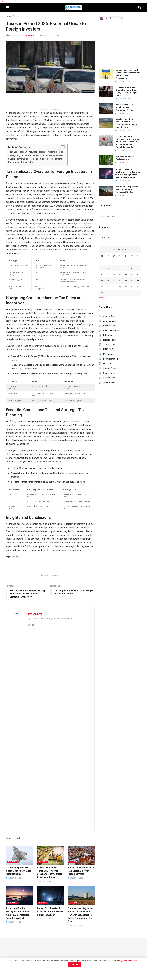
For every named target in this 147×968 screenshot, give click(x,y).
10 (102, 274)
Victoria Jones (110, 378)
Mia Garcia (108, 354)
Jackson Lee (109, 344)
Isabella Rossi (109, 340)
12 (114, 274)
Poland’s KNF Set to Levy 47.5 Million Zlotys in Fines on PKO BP (81, 870)
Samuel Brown (110, 368)
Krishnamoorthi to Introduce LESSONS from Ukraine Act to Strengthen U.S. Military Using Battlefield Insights (127, 141)
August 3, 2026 (43, 35)
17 (102, 280)
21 (126, 280)
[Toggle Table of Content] (61, 147)
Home (8, 16)
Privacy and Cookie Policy (126, 961)
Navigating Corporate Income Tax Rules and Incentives (36, 155)
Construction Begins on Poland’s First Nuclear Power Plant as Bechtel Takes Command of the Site (80, 915)
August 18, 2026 (76, 878)
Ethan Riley (108, 335)
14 (126, 274)
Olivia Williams (109, 363)
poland (16, 557)
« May (101, 297)
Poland (15, 16)
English (107, 18)
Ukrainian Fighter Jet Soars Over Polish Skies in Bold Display (18, 870)
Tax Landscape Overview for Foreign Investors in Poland (37, 152)
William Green (109, 382)
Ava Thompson (110, 321)
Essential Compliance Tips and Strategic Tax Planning (36, 159)
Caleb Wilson (109, 326)
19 (114, 280)
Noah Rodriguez (110, 359)
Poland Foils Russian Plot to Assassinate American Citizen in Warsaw (50, 911)
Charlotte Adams (111, 330)
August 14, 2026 (45, 919)
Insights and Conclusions (22, 162)
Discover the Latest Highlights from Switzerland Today (124, 107)
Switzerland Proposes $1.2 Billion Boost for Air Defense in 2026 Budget (127, 189)
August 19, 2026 (45, 881)
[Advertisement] (50, 102)
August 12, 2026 (76, 925)
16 (138, 274)
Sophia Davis (109, 373)
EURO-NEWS (28, 35)
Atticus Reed (109, 316)
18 (108, 280)
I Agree (74, 964)
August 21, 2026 (14, 878)
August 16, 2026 (14, 922)
